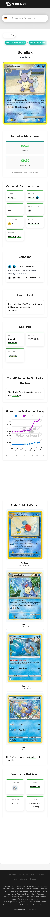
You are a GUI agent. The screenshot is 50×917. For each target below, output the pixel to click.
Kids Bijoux (32, 909)
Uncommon (34, 223)
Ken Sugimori (14, 236)
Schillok (15, 395)
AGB (32, 875)
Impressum (23, 875)
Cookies (41, 875)
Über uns (23, 879)
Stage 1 (12, 197)
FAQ (15, 879)
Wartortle (35, 786)
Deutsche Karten (15, 42)
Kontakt (33, 879)
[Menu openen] (44, 4)
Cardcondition (19, 909)
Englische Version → (36, 186)
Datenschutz (11, 875)
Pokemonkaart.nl (39, 905)
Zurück (9, 35)
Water (31, 197)
